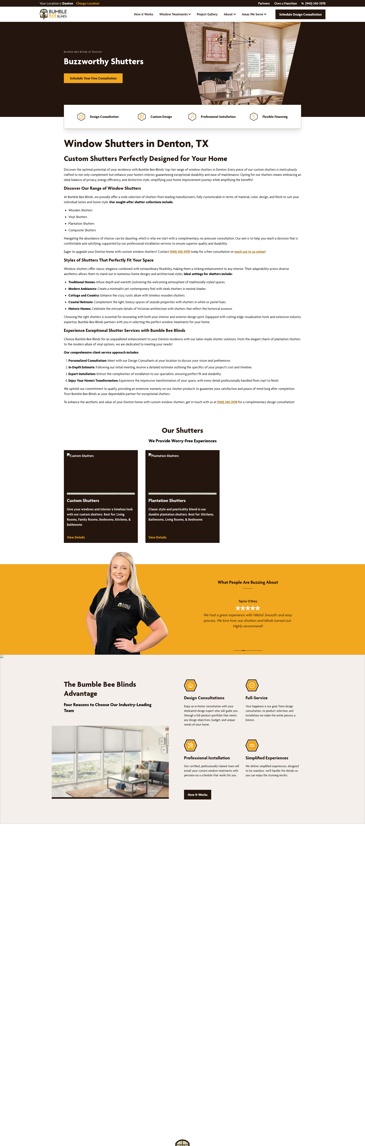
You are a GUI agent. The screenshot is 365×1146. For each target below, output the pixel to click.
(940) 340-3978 (315, 3)
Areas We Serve (252, 14)
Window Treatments (173, 14)
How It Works (197, 795)
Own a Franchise (285, 3)
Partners (264, 3)
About (228, 14)
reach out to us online (249, 252)
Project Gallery (207, 14)
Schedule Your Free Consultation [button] (93, 78)
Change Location (87, 3)
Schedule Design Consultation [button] (300, 14)
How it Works (143, 14)
